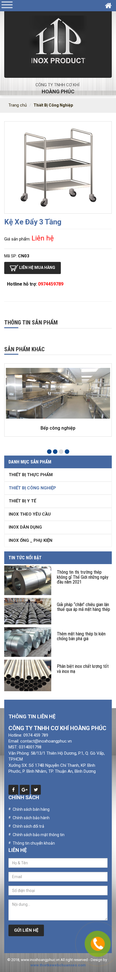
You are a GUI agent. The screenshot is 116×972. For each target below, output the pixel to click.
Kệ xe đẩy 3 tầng (32, 222)
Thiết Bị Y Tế (22, 500)
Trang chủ (17, 105)
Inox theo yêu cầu (30, 514)
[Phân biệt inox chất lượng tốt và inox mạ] (27, 675)
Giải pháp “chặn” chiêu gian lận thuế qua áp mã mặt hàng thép (83, 607)
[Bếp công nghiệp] (58, 393)
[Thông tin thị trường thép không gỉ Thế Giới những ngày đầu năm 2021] (27, 580)
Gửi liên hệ (26, 930)
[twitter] (36, 790)
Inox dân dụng (25, 527)
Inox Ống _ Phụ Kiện (30, 540)
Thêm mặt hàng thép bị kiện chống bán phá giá (81, 636)
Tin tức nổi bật (25, 557)
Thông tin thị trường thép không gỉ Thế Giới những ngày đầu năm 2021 (82, 577)
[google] (25, 790)
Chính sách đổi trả (28, 826)
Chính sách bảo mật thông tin (38, 834)
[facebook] (13, 790)
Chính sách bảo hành (31, 818)
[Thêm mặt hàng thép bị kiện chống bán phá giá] (27, 642)
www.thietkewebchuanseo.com (58, 965)
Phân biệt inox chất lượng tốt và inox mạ (83, 669)
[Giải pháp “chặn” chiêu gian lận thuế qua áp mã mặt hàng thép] (27, 611)
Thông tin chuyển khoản (34, 843)
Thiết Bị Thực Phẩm (31, 474)
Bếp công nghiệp (58, 428)
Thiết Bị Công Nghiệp (53, 105)
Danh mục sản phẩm (29, 462)
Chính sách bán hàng (31, 809)
